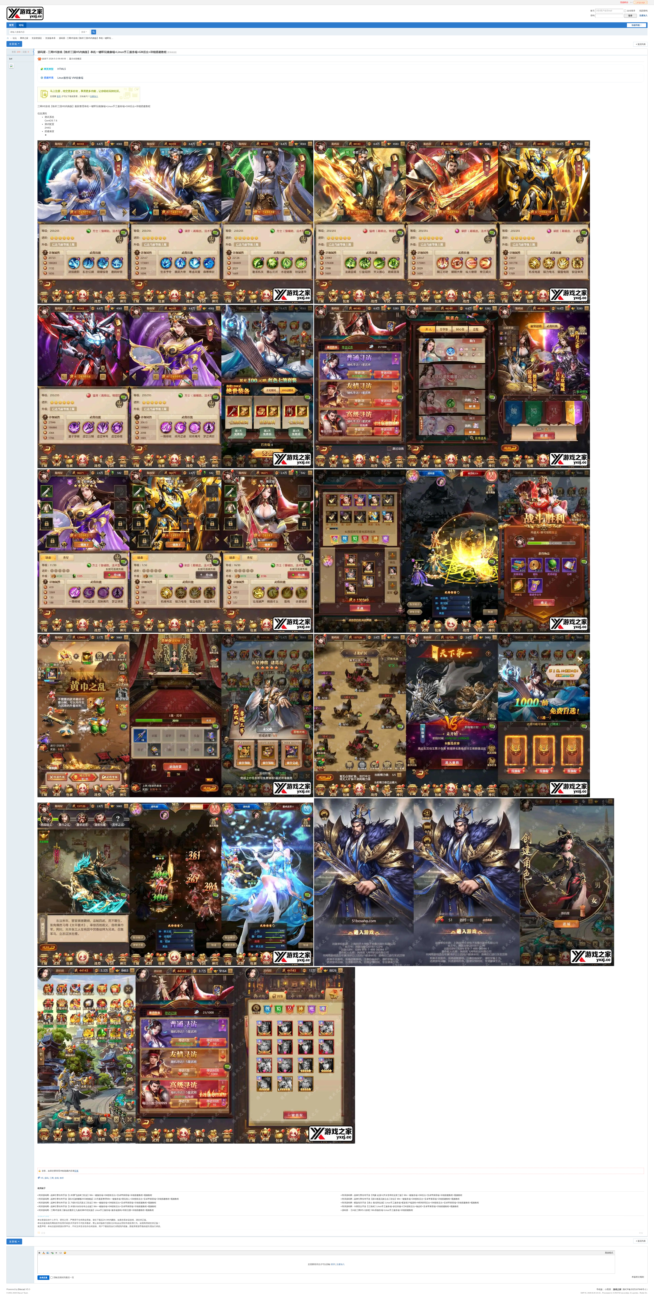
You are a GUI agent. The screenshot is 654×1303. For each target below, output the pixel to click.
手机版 (599, 1289)
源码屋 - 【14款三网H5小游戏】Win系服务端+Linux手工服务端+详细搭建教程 (377, 1210)
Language (640, 2)
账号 (592, 11)
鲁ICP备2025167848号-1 (634, 1289)
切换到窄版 (631, 2)
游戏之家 (7, 38)
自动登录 (631, 11)
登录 (59, 96)
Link (52, 1252)
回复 (76, 1171)
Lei (10, 59)
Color (43, 1252)
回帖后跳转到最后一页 (63, 1277)
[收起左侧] (33, 52)
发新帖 (13, 44)
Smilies (65, 1252)
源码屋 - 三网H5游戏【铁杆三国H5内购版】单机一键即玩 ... (86, 38)
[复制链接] (171, 52)
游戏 (57, 1178)
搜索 (83, 32)
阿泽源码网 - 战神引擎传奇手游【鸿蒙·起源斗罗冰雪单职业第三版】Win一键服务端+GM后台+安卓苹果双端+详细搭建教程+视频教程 (402, 1195)
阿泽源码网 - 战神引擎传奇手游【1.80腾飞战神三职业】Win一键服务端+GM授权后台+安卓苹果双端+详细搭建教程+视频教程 (95, 1195)
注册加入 (643, 15)
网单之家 (24, 38)
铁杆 (62, 1178)
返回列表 (641, 44)
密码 (592, 15)
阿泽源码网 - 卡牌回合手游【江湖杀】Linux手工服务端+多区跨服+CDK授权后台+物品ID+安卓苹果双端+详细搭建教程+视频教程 (400, 1206)
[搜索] (93, 32)
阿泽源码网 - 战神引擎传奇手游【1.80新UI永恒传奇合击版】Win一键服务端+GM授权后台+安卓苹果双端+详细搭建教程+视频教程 (97, 1206)
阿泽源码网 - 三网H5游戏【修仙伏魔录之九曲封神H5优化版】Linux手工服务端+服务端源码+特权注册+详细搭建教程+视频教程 (96, 1210)
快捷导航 (636, 25)
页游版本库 (50, 38)
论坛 (21, 25)
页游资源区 (37, 38)
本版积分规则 (638, 1277)
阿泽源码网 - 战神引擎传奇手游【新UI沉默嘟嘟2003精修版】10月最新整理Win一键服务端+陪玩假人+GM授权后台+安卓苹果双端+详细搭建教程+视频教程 (109, 1199)
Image (48, 1252)
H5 (42, 1178)
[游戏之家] (25, 13)
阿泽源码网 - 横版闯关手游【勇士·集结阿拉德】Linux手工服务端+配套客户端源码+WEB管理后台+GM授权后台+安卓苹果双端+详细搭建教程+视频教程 (410, 1203)
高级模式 (609, 1253)
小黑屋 (608, 1289)
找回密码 (643, 11)
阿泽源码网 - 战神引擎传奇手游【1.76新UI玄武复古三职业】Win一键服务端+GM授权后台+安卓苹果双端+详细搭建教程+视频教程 (97, 1203)
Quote (56, 1252)
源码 (46, 1178)
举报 (641, 1233)
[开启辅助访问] (618, 2)
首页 (11, 25)
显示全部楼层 (75, 59)
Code (60, 1252)
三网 (52, 1178)
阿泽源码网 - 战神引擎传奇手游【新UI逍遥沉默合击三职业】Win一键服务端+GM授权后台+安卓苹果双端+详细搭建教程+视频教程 (401, 1199)
